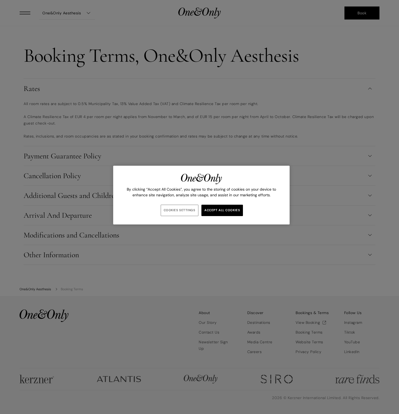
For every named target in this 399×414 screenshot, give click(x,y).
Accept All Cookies (222, 210)
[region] (201, 195)
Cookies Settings (179, 210)
